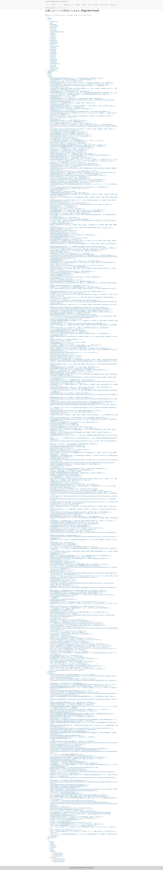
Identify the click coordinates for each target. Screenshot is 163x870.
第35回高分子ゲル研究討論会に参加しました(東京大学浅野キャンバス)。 (67, 474)
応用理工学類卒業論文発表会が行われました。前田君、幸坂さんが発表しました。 (69, 330)
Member (52, 844)
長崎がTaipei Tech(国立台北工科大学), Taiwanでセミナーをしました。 (66, 358)
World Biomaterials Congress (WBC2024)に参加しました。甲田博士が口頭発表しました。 (70, 525)
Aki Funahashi (53, 52)
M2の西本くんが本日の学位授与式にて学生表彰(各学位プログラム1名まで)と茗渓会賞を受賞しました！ (74, 818)
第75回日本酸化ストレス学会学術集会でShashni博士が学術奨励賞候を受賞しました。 (69, 731)
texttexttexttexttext (58, 853)
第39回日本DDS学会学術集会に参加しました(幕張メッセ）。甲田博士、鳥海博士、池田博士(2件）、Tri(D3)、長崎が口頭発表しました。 (81, 387)
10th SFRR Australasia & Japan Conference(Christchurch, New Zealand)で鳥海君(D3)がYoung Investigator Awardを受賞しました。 (79, 748)
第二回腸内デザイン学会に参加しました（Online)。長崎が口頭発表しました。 (68, 293)
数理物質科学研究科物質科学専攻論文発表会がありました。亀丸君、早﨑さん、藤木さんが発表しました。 (75, 484)
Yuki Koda (52, 33)
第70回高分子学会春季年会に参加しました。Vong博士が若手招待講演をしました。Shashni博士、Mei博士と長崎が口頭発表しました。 (81, 155)
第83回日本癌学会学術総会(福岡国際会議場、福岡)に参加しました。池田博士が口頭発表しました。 (73, 557)
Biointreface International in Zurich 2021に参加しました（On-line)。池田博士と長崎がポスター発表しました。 (75, 171)
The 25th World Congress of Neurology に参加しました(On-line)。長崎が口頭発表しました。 (71, 182)
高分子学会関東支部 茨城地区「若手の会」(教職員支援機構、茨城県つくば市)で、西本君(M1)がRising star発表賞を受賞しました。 (80, 796)
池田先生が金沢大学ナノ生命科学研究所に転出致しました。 (64, 599)
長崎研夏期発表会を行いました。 (58, 554)
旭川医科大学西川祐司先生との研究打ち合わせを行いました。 (64, 230)
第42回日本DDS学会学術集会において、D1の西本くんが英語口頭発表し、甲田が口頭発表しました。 (73, 661)
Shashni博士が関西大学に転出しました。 (59, 600)
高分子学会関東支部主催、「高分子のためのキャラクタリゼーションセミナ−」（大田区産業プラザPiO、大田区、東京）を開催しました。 (82, 84)
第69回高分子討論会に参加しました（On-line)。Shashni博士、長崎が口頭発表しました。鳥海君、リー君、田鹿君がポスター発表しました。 (82, 116)
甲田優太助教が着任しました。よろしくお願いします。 (63, 97)
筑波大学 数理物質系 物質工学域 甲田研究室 (56, 1)
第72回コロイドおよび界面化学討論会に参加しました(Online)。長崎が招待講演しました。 (70, 178)
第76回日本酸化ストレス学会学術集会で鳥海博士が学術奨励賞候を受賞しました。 (69, 761)
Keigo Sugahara (53, 60)
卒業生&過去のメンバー (68, 4)
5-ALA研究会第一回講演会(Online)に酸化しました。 (62, 223)
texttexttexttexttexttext (59, 858)
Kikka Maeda (53, 50)
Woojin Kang (53, 55)
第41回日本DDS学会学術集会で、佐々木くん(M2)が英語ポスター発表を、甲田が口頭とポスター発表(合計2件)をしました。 (78, 625)
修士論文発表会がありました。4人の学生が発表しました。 (63, 207)
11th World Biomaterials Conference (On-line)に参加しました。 (64, 137)
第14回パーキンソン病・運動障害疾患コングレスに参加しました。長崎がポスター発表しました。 (72, 147)
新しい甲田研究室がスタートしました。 (59, 618)
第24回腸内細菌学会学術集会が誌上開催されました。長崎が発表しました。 (67, 107)
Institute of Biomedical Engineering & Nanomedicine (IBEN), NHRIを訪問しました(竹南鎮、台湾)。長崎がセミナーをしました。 (79, 513)
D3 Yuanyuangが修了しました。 (57, 467)
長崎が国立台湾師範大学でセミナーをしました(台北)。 (62, 578)
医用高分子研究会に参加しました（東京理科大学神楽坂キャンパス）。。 (67, 339)
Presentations (53, 847)
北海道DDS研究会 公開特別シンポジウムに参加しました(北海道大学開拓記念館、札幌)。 (70, 346)
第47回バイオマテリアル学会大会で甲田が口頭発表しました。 (64, 636)
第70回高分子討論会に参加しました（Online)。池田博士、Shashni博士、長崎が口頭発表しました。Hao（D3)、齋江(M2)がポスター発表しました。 (83, 172)
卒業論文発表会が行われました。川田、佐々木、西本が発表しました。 (66, 483)
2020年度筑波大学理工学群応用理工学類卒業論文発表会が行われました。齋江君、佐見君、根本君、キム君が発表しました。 (79, 145)
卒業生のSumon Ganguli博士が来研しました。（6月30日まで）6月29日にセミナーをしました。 (72, 371)
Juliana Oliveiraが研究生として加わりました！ (60, 560)
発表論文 (78, 4)
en (65, 8)
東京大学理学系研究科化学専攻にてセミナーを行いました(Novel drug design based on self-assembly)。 (73, 314)
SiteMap (52, 850)
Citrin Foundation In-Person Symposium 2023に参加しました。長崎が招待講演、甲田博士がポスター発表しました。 (76, 410)
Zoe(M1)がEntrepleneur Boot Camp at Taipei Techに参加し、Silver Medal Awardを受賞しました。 (72, 808)
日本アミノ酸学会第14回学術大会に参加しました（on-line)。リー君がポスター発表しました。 (71, 123)
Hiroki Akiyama (53, 69)
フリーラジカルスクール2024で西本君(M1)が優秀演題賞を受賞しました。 (67, 793)
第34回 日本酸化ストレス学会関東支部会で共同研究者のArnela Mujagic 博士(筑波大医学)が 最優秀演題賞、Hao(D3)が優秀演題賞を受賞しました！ (83, 719)
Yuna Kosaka (53, 47)
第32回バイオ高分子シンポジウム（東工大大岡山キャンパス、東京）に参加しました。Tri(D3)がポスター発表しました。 (77, 265)
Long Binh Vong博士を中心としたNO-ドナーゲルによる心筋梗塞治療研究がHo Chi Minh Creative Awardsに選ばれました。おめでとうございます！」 (84, 684)
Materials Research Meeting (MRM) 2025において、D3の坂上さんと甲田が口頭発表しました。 (72, 642)
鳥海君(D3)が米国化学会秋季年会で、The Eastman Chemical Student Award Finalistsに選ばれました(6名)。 (74, 767)
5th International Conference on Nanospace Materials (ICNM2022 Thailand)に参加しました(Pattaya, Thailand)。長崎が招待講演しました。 (81, 309)
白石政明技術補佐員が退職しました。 (59, 335)
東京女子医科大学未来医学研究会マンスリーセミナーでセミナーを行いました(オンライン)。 (71, 426)
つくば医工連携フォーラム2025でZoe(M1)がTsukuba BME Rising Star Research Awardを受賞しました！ (74, 800)
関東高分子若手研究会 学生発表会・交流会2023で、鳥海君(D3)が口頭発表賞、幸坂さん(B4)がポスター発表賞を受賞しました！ (79, 757)
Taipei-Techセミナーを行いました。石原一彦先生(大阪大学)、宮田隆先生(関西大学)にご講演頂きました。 (74, 443)
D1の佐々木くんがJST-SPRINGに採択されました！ (62, 821)
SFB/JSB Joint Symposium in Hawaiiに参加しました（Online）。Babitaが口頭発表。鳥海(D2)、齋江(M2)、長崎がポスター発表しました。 (81, 204)
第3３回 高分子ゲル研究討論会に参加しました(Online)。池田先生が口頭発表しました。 (70, 203)
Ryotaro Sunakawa (54, 46)
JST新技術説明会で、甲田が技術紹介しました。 (61, 635)
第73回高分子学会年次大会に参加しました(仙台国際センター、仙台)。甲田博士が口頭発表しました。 (73, 529)
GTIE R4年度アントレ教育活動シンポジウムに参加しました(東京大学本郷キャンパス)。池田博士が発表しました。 (76, 345)
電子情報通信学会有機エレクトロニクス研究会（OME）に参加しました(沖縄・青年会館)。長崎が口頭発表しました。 (77, 211)
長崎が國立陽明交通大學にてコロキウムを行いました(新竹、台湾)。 (66, 515)
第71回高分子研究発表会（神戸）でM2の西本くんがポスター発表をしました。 (68, 626)
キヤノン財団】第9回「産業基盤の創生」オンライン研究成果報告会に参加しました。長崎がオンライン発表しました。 (77, 140)
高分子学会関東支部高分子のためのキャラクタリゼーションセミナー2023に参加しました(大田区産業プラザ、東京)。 (77, 490)
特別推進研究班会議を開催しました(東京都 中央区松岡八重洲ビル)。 (66, 475)
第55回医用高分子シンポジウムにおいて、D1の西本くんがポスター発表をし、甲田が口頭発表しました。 (74, 658)
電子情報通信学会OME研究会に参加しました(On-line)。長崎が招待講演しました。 (69, 142)
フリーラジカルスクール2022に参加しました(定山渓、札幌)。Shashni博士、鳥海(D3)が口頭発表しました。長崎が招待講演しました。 (80, 333)
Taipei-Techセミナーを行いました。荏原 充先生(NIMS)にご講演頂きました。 (68, 445)
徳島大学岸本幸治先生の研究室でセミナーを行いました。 (63, 232)
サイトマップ (60, 8)
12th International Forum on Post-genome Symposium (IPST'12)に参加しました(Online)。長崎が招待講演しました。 (76, 277)
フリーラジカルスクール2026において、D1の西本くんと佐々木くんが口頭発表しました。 (71, 664)
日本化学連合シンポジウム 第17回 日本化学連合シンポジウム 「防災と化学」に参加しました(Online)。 (74, 488)
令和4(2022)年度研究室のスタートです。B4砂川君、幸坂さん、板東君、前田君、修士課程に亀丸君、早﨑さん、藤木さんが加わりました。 (82, 227)
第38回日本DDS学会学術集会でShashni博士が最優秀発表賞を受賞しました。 (67, 735)
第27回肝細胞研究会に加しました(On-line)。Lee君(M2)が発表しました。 (66, 139)
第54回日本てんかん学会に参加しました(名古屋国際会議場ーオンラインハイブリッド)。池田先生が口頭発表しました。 (77, 181)
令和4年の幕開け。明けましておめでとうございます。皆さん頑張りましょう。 (68, 208)
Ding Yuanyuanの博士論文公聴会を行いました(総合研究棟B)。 (64, 423)
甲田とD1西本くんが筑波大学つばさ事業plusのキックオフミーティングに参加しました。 (70, 651)
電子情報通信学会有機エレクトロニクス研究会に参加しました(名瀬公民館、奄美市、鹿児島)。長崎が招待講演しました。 (78, 98)
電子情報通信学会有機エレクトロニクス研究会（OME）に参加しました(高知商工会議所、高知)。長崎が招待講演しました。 (78, 323)
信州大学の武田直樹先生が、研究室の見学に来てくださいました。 (65, 562)
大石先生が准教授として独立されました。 (60, 87)
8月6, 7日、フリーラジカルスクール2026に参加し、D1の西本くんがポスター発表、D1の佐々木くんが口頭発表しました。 (78, 668)
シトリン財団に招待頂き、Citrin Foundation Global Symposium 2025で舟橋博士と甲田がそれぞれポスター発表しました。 (78, 623)
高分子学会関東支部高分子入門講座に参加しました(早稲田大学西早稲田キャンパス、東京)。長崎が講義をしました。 (77, 516)
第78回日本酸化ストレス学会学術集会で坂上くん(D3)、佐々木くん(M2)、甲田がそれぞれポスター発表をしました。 (76, 622)
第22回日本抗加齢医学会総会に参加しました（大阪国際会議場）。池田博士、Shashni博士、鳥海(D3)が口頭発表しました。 (78, 246)
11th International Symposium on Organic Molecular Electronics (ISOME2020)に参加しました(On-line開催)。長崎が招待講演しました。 (80, 111)
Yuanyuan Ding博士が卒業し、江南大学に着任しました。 (63, 542)
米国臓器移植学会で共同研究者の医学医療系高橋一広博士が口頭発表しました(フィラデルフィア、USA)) (74, 522)
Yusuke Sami (53, 39)
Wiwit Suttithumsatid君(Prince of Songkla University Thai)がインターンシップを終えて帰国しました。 (73, 427)
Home (51, 841)
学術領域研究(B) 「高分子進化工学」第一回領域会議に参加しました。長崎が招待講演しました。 (72, 253)
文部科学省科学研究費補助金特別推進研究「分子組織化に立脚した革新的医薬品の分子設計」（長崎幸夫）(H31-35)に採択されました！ (81, 686)
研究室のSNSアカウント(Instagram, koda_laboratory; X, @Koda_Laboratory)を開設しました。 (71, 620)
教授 (51, 23)
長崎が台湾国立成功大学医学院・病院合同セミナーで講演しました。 (66, 451)
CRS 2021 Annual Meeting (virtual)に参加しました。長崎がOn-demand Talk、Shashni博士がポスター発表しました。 (76, 165)
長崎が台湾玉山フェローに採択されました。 (60, 806)
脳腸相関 (55, 597)
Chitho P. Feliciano (54, 26)
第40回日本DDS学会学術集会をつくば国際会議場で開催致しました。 (66, 535)
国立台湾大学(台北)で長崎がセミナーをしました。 (61, 571)
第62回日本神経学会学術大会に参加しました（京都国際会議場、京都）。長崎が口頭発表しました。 (73, 153)
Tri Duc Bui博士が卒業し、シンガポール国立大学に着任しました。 (65, 545)
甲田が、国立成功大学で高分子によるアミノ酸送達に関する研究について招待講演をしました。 (72, 667)
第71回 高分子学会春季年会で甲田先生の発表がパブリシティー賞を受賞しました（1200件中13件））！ (74, 729)
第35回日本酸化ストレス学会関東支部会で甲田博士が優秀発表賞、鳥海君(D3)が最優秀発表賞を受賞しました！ (75, 750)
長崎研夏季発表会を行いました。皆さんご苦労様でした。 (63, 110)
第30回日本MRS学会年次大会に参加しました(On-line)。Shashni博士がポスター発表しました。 (71, 134)
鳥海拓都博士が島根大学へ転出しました (59, 458)
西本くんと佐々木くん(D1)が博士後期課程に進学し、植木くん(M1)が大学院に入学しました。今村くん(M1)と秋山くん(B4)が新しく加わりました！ (83, 648)
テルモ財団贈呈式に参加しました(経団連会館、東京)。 (62, 609)
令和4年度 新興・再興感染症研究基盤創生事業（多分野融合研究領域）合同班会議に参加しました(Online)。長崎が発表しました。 (80, 307)
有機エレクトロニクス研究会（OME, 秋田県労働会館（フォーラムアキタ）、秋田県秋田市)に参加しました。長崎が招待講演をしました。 (81, 555)
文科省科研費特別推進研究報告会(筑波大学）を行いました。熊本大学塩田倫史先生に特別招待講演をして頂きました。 (77, 78)
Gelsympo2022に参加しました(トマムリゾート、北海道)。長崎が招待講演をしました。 (70, 266)
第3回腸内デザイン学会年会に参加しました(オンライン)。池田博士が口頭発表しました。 (70, 449)
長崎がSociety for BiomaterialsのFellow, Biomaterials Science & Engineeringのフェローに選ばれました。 (74, 710)
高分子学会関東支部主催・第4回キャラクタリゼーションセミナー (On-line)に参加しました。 (71, 136)
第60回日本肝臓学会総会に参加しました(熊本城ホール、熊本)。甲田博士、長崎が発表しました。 (72, 531)
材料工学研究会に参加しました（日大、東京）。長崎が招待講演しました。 (67, 503)
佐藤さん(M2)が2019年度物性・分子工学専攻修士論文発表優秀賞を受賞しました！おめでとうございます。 (75, 692)
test (54, 739)
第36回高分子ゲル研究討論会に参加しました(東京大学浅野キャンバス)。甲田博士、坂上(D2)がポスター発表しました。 (77, 606)
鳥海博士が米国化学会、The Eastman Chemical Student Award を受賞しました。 (68, 768)
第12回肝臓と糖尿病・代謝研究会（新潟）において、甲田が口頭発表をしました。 (69, 657)
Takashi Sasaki (53, 59)
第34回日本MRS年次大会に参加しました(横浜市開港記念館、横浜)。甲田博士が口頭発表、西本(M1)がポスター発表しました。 (79, 602)
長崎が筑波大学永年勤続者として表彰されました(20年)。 (63, 561)
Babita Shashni (53, 24)
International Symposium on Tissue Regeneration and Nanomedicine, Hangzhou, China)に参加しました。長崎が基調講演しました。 (79, 85)
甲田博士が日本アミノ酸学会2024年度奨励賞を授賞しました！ (64, 792)
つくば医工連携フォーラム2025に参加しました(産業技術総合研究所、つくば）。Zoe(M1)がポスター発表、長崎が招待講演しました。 (81, 607)
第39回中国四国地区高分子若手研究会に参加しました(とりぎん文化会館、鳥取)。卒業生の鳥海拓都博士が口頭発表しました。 (79, 591)
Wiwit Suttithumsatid (55, 63)
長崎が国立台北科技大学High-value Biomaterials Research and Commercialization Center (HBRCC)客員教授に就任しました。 (78, 403)
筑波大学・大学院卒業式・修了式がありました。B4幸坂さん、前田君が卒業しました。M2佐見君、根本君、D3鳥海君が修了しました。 (81, 348)
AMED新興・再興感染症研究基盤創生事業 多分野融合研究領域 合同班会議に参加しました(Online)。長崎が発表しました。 (78, 472)
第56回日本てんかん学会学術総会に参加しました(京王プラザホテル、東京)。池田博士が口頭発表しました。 (75, 422)
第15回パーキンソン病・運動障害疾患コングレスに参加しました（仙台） (67, 162)
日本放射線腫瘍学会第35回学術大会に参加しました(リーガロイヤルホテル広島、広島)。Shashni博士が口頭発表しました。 (78, 291)
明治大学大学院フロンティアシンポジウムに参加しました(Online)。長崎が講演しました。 (70, 213)
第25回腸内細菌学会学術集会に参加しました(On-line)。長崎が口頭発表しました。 (69, 156)
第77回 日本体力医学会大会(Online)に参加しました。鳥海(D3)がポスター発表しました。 (70, 272)
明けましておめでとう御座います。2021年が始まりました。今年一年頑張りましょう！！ (70, 143)
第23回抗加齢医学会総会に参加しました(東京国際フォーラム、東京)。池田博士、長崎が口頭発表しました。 (75, 367)
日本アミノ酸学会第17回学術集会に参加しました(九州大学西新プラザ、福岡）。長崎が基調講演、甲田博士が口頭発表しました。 (80, 417)
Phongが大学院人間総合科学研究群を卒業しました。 (62, 274)
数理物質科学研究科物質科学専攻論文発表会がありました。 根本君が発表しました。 (70, 332)
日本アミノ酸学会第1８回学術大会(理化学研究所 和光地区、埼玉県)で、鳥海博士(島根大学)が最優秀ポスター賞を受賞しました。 (80, 795)
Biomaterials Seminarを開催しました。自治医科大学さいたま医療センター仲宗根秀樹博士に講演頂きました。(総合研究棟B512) (79, 327)
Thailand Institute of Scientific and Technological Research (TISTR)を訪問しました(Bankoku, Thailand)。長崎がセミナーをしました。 (80, 310)
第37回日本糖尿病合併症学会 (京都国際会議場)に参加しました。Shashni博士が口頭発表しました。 (72, 281)
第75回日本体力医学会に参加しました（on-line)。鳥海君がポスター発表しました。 (69, 120)
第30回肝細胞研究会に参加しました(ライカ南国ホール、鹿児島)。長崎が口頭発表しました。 (71, 393)
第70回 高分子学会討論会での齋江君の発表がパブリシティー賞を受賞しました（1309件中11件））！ (73, 716)
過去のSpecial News (50, 8)
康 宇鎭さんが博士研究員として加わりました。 (61, 252)
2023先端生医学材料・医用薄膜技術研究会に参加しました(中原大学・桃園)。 (68, 446)
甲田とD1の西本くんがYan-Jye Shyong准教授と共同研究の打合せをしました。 (68, 660)
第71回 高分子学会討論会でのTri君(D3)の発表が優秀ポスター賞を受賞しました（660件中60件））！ (73, 741)
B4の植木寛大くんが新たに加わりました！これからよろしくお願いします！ (67, 619)
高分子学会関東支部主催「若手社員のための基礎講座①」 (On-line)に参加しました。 (69, 131)
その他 (89, 4)
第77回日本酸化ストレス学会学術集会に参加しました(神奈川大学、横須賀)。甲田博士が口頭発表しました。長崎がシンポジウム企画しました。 (83, 520)
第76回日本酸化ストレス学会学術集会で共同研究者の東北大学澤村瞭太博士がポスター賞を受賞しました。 (74, 763)
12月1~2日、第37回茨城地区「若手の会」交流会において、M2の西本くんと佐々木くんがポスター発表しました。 (76, 639)
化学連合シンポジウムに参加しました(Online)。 (61, 340)
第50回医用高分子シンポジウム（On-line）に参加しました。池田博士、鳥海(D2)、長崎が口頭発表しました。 (75, 163)
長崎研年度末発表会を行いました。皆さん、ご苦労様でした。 (64, 95)
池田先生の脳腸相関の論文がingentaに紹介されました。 (63, 596)
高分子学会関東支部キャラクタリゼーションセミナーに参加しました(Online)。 (68, 342)
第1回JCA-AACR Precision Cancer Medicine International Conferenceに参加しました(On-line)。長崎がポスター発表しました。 (78, 175)
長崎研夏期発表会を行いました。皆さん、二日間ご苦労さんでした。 (66, 166)
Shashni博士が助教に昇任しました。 (58, 259)
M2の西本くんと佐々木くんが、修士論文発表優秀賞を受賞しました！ (66, 819)
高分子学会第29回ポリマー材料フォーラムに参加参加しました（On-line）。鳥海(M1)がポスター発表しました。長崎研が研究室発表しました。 (83, 124)
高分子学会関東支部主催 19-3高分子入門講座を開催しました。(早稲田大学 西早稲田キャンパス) (73, 79)
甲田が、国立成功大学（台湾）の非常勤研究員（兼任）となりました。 (66, 829)
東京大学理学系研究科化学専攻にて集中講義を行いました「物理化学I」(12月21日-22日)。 (71, 313)
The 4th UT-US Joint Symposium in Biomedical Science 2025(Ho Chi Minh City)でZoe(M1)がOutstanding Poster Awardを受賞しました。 (80, 802)
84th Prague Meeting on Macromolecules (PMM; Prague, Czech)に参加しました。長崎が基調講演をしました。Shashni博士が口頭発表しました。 (83, 255)
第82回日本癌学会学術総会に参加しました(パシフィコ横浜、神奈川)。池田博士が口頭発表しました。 (73, 412)
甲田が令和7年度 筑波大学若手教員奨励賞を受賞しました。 (64, 815)
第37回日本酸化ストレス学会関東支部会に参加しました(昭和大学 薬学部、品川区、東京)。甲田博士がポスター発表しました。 (79, 590)
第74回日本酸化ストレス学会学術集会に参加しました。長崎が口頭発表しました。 (69, 150)
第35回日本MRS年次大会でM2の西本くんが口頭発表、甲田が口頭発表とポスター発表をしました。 (73, 638)
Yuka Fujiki (52, 44)
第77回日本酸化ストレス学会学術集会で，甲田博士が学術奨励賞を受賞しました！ (69, 786)
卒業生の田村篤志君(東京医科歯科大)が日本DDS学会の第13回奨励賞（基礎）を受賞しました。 (72, 715)
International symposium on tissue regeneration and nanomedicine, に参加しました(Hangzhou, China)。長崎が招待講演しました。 (79, 468)
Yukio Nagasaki (53, 53)
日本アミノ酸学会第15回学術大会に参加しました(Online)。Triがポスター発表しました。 (70, 188)
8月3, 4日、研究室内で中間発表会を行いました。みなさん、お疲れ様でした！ (68, 670)
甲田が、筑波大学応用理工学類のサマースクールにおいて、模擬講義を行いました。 (69, 663)
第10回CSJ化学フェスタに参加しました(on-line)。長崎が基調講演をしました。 (68, 121)
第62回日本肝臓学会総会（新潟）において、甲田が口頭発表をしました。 (67, 655)
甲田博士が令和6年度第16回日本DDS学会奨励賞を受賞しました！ (65, 787)
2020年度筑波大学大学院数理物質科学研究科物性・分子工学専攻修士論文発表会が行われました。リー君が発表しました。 (78, 146)
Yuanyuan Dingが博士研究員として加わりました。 (61, 465)
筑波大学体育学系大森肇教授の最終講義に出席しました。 (63, 236)
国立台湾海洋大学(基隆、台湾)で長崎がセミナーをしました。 (64, 580)
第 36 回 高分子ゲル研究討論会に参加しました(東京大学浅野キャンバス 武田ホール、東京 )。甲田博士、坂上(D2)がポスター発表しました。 (82, 594)
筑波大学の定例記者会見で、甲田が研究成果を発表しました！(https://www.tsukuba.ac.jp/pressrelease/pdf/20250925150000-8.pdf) (80, 812)
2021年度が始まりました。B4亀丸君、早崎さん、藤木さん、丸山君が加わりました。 (69, 149)
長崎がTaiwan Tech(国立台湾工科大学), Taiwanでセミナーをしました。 (66, 356)
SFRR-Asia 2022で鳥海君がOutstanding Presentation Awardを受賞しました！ (67, 747)
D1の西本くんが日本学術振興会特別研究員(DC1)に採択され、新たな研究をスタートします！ (71, 822)
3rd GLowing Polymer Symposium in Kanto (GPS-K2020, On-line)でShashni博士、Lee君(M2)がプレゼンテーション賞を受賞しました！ (80, 709)
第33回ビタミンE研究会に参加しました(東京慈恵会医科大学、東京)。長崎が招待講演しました (71, 470)
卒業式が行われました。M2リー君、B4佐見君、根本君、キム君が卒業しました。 (69, 152)
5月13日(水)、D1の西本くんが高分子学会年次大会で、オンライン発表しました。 (69, 649)
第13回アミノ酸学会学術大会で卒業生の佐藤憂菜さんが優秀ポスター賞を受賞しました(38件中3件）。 (73, 679)
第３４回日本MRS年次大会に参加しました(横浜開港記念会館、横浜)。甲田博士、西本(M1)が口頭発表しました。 (76, 593)
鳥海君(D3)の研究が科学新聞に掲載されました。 (61, 738)
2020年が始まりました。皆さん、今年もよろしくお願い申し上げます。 (66, 81)
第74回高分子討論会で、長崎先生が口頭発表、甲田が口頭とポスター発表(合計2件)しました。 (71, 634)
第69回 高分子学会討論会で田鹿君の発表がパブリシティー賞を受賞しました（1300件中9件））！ (72, 702)
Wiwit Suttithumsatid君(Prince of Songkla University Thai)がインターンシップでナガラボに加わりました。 (74, 352)
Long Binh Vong (53, 21)
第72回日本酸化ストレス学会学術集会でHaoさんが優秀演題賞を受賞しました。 (68, 683)
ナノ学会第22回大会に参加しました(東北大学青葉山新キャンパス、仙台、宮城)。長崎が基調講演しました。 (75, 523)
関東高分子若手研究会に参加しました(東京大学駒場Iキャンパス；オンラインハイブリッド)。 (71, 372)
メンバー (59, 4)
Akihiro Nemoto (53, 40)
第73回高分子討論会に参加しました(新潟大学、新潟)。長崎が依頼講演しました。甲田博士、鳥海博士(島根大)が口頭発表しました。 (80, 558)
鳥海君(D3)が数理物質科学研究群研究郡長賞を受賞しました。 (64, 760)
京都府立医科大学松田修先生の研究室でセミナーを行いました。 (65, 233)
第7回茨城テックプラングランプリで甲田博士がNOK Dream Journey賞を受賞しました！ (70, 770)
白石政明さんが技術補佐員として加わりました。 (61, 275)
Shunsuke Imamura (54, 68)
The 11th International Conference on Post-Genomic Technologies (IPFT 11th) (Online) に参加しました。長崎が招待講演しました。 (80, 187)
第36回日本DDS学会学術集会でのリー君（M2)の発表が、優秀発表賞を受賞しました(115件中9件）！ (73, 703)
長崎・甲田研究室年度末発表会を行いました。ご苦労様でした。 (65, 613)
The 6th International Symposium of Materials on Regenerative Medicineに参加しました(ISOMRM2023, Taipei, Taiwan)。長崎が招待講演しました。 (83, 401)
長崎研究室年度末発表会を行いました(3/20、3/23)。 (62, 343)
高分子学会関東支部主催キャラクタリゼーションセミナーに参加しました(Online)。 (69, 219)
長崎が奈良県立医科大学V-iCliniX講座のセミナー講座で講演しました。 (66, 239)
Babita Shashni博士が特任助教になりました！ (60, 104)
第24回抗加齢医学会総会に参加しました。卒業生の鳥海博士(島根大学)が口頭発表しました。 (71, 526)
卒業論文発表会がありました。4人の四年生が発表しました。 (64, 205)
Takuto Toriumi (53, 30)
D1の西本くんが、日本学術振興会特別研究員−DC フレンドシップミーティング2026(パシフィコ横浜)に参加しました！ (77, 824)
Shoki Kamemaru (54, 42)
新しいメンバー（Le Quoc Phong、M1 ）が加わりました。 (63, 117)
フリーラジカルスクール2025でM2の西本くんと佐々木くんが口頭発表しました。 (69, 632)
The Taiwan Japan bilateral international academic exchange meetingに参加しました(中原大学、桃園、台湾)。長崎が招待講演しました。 (81, 512)
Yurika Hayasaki (53, 43)
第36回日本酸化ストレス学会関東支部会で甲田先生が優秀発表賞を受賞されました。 (69, 780)
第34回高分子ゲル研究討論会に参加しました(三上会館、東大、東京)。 (66, 319)
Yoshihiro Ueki (53, 66)
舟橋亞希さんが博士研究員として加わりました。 (61, 229)
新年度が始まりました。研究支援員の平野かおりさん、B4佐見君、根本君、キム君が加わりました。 (73, 102)
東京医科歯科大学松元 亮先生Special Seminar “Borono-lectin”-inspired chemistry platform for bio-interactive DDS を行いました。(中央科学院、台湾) (84, 501)
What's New (95, 4)
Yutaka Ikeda (53, 34)
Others (51, 848)
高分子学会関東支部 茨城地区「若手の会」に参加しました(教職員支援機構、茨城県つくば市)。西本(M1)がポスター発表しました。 (80, 564)
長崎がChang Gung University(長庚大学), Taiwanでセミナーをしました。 (66, 355)
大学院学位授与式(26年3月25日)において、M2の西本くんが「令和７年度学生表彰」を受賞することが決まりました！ (77, 816)
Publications (53, 845)
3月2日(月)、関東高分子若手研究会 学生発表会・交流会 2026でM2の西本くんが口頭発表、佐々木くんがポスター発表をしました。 (80, 647)
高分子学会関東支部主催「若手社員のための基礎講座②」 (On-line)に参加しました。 (69, 133)
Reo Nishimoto (53, 62)
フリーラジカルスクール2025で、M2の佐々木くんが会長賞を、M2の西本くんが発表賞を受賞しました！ (74, 811)
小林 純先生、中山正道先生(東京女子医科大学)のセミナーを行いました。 (67, 279)
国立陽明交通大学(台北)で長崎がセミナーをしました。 (62, 570)
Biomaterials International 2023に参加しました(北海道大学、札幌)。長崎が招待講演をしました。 (72, 388)
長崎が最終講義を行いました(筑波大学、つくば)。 (61, 610)
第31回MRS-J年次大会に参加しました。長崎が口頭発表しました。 (65, 217)
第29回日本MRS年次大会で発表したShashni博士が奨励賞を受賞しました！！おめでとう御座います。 (73, 674)
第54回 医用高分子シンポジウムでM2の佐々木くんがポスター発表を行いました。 (69, 631)
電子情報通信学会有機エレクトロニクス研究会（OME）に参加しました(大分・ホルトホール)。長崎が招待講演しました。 (78, 210)
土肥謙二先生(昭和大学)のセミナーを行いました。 (61, 278)
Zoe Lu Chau (53, 65)
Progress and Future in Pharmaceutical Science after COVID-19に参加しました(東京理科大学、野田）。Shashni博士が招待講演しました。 (81, 491)
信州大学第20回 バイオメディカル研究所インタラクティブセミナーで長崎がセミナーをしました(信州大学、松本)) (76, 528)
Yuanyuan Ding (53, 27)
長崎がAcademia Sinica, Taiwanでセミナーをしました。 (62, 353)
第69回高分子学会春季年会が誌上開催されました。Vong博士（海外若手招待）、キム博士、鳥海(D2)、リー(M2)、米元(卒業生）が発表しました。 (83, 105)
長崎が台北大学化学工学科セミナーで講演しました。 (62, 448)
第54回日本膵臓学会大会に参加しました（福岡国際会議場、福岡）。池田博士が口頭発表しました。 (73, 380)
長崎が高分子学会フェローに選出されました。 (61, 718)
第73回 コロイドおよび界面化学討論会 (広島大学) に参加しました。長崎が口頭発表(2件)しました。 (73, 271)
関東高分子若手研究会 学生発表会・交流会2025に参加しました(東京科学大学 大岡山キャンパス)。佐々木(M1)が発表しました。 (79, 612)
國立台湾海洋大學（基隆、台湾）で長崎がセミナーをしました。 (65, 586)
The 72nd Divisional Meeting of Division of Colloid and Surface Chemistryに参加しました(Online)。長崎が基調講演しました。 (78, 179)
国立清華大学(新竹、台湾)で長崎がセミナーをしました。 (63, 581)
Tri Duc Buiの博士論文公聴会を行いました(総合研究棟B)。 (63, 544)
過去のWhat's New (104, 4)
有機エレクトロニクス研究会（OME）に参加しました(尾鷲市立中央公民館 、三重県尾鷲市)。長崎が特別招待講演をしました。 (79, 369)
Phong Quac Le (53, 37)
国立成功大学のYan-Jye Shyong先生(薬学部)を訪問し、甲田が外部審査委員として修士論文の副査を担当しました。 (76, 665)
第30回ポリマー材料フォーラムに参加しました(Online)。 (63, 191)
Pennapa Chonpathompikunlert (57, 31)
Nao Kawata (53, 57)
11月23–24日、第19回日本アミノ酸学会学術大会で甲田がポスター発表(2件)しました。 (70, 641)
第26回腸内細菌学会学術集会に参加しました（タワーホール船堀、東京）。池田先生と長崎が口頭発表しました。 (76, 250)
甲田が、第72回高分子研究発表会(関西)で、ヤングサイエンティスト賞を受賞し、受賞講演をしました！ (74, 825)
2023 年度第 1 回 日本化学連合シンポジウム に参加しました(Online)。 (66, 471)
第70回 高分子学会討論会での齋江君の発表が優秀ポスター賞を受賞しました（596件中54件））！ (72, 721)
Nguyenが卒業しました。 (56, 118)
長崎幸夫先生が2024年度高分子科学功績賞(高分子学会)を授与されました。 (67, 809)
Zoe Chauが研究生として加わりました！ (59, 413)
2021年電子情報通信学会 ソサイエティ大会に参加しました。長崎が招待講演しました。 (70, 176)
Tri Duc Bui (52, 36)
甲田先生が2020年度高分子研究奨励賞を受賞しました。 (63, 712)
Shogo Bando (53, 49)
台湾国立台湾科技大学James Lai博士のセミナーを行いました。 (64, 481)
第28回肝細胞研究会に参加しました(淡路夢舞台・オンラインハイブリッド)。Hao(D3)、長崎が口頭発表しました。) (76, 174)
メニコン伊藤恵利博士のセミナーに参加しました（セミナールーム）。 (66, 477)
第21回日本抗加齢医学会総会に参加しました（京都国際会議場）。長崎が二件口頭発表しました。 (72, 158)
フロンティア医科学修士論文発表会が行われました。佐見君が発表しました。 (68, 329)
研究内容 (53, 4)
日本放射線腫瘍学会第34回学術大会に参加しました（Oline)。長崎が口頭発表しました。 (70, 192)
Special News (113, 4)
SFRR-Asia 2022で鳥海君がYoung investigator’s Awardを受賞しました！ (66, 745)
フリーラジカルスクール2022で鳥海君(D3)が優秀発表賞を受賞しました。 (67, 754)
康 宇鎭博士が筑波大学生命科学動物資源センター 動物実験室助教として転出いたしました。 (71, 285)
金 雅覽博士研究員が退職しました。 (58, 190)
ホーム (47, 4)
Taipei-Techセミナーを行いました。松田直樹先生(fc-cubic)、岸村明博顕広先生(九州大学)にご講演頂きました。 (75, 565)
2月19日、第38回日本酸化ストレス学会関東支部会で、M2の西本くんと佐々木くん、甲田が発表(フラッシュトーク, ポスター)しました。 (81, 645)
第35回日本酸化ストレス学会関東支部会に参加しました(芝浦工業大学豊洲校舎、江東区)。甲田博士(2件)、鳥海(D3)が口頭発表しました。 (81, 311)
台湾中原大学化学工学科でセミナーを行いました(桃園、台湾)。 (64, 425)
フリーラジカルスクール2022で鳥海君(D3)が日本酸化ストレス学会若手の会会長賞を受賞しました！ (73, 755)
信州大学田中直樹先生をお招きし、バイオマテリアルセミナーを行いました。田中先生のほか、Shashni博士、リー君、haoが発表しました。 (82, 82)
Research (52, 842)
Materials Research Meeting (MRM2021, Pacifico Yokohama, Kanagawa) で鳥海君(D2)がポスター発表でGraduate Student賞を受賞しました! (81, 728)
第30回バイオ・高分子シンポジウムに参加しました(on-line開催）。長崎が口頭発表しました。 (71, 108)
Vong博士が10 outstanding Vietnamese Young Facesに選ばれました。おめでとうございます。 (71, 690)
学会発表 (84, 4)
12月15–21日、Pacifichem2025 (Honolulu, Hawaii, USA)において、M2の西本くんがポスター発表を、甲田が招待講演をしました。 (79, 644)
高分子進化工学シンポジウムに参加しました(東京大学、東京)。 (64, 504)
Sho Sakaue (53, 56)
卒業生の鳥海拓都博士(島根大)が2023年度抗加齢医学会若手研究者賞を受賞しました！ (70, 784)
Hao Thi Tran (53, 28)
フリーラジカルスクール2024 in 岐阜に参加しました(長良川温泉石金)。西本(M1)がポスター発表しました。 (74, 546)
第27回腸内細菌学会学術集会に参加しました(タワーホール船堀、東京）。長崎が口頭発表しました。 (73, 368)
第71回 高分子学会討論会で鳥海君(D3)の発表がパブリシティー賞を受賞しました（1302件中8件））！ (73, 737)
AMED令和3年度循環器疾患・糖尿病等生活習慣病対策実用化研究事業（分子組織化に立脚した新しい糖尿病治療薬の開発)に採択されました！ (82, 713)
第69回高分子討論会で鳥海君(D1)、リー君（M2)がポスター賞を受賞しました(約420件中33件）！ (72, 705)
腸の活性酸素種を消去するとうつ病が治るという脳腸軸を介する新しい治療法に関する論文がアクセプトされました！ (77, 758)
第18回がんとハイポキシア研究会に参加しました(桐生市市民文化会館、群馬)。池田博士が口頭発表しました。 (75, 300)
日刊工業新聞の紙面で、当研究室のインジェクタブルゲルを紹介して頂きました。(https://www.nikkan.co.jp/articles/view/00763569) (80, 813)
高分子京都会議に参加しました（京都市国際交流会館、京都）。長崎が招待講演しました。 (71, 91)
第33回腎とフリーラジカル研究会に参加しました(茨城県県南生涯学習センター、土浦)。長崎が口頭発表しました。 (76, 287)
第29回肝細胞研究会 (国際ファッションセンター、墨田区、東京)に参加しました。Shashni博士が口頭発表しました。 (77, 261)
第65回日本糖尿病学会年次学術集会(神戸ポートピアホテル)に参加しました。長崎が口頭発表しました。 (74, 235)
